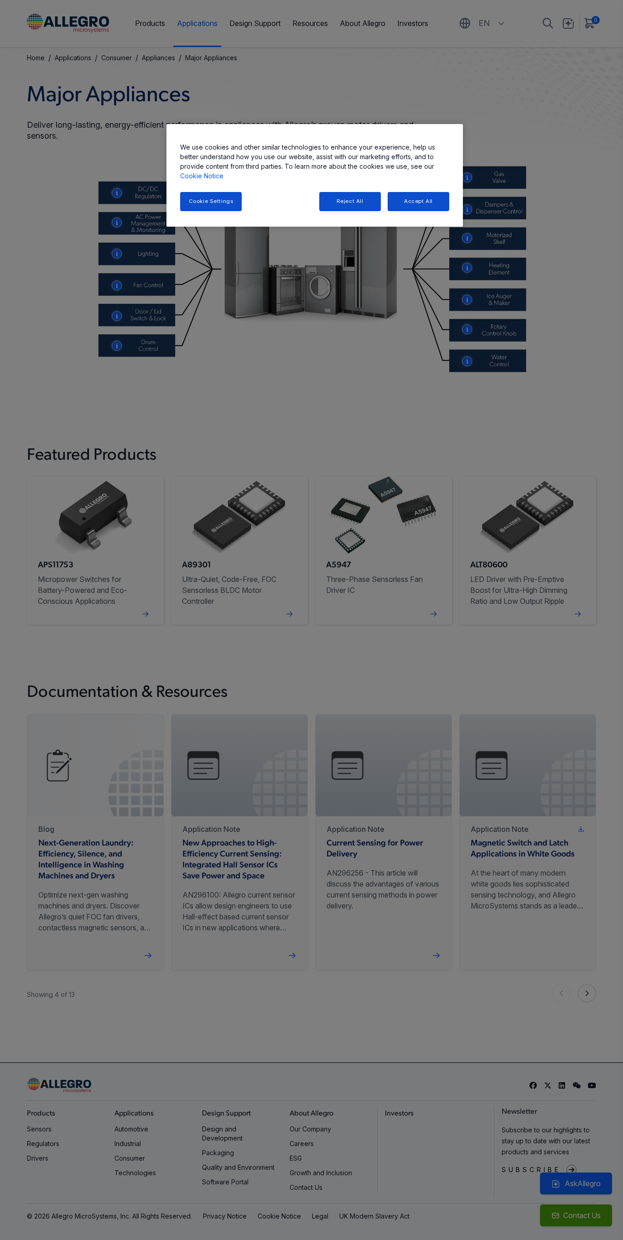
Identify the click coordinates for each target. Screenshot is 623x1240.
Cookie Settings (211, 201)
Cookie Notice (201, 176)
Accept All (418, 201)
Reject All (350, 201)
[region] (314, 175)
